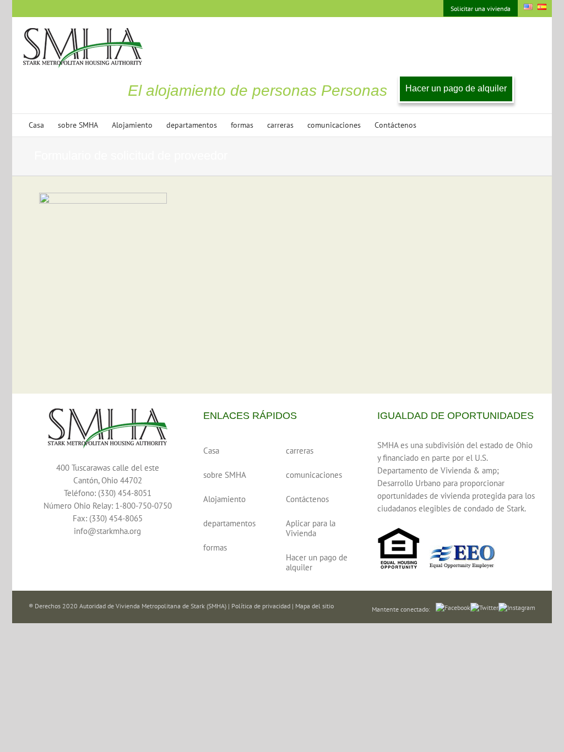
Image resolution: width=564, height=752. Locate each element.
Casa (211, 450)
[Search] (433, 125)
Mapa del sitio (314, 606)
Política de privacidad (260, 606)
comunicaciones (314, 475)
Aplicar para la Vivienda (310, 528)
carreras (299, 450)
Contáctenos (307, 499)
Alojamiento (224, 499)
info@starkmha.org (107, 531)
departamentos (229, 523)
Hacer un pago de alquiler (456, 88)
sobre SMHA (224, 475)
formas (215, 547)
